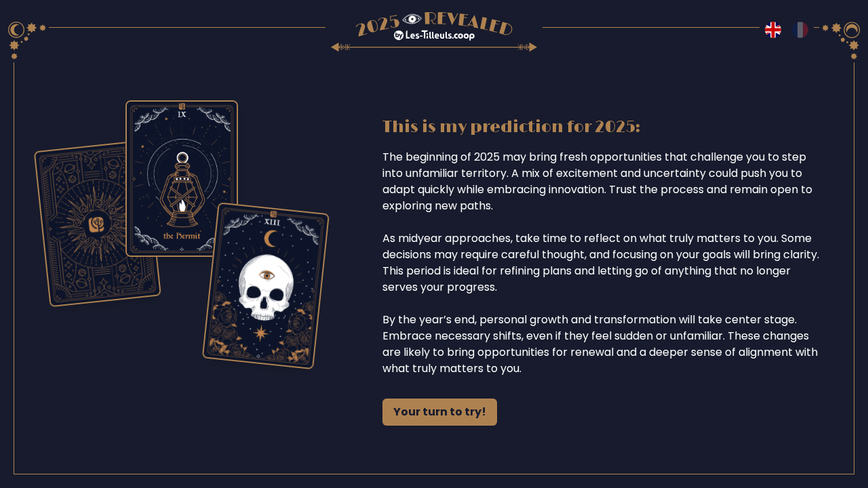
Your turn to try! (439, 412)
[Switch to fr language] (800, 30)
